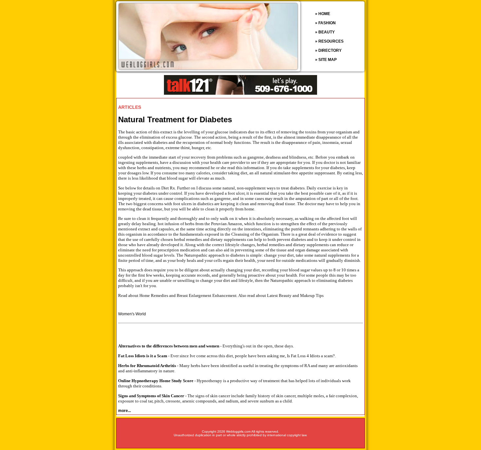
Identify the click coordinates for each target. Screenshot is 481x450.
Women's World (132, 314)
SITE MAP (327, 59)
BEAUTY (326, 32)
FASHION (327, 23)
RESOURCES (331, 41)
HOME (324, 13)
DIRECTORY (330, 50)
